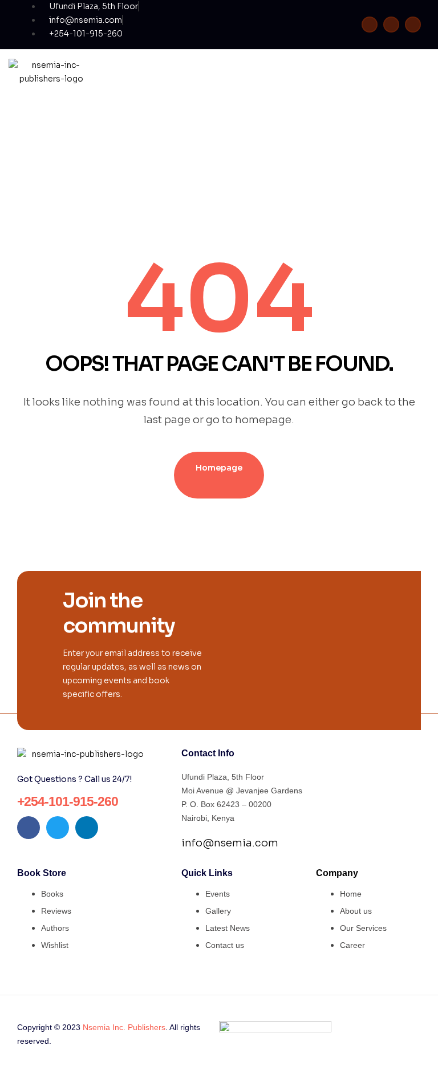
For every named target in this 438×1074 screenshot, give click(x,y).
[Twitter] (391, 25)
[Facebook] (370, 25)
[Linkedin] (413, 25)
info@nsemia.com (229, 843)
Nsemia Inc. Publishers (124, 1027)
